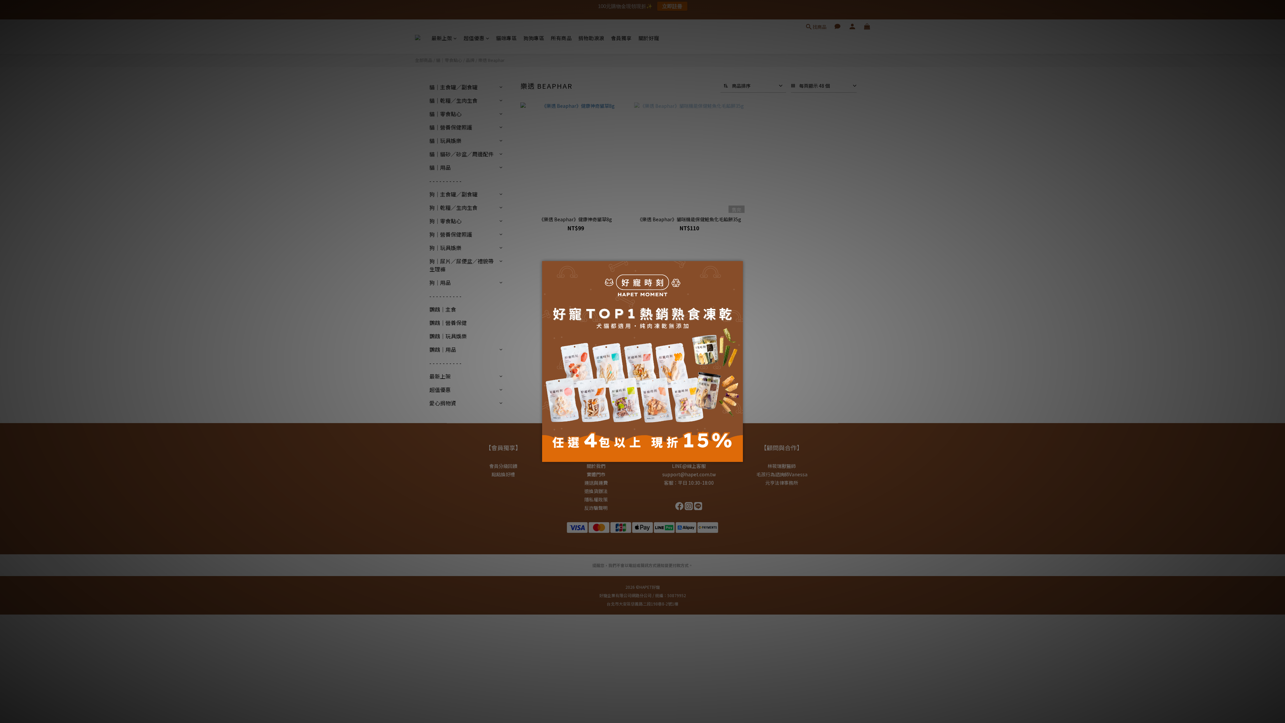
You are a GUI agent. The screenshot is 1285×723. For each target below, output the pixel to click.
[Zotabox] (738, 456)
